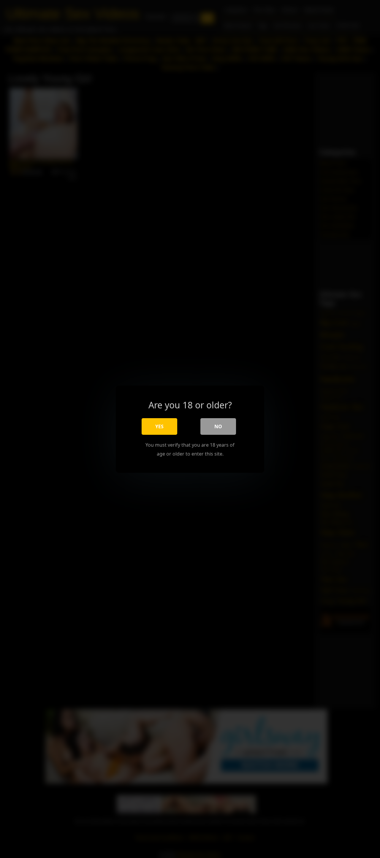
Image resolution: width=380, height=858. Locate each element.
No (218, 426)
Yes (159, 426)
